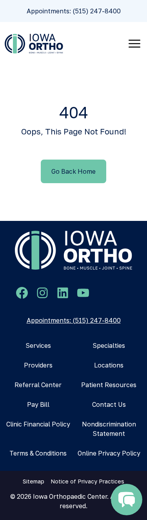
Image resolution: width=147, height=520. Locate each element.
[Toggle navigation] (134, 43)
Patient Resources (108, 385)
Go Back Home (73, 171)
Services (38, 345)
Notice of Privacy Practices (87, 481)
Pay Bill (38, 404)
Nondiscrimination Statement (109, 428)
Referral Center (38, 385)
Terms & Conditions (38, 453)
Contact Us (109, 404)
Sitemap (33, 481)
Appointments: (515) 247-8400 (74, 11)
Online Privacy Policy (109, 453)
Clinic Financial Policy (38, 424)
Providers (38, 365)
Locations (108, 365)
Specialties (109, 345)
